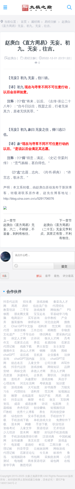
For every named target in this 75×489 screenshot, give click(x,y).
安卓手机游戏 (36, 416)
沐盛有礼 (23, 375)
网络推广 (56, 309)
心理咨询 (9, 383)
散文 (52, 399)
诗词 (45, 403)
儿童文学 (34, 363)
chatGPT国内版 (24, 358)
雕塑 (14, 395)
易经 (25, 305)
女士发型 (59, 346)
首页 (24, 21)
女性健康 (17, 440)
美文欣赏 (34, 440)
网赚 (28, 424)
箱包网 (54, 461)
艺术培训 (59, 428)
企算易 (38, 375)
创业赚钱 (39, 407)
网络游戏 (59, 448)
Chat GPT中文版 (22, 326)
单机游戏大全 (42, 420)
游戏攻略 (42, 301)
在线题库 (28, 395)
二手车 (24, 309)
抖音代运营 (10, 301)
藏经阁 (35, 21)
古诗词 (35, 338)
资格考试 (9, 428)
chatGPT (9, 354)
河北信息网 (52, 322)
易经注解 (50, 21)
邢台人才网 (57, 371)
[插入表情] (16, 266)
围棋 (64, 350)
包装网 (56, 403)
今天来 (44, 452)
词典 (53, 350)
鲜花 (42, 444)
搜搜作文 (9, 350)
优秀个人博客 (25, 412)
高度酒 (7, 375)
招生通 (27, 301)
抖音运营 (17, 399)
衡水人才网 (52, 338)
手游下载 (42, 424)
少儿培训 (9, 432)
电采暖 (15, 444)
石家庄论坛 (27, 452)
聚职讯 (52, 375)
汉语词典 (48, 436)
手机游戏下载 (20, 420)
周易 (14, 305)
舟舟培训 (23, 407)
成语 (17, 403)
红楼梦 (49, 440)
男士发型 (42, 346)
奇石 (42, 399)
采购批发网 (52, 457)
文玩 (42, 358)
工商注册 (55, 444)
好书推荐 (50, 387)
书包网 (35, 457)
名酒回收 (50, 342)
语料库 (42, 326)
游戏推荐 (39, 309)
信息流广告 (40, 305)
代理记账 (9, 452)
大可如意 (34, 387)
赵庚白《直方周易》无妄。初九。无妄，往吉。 (35, 23)
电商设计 (17, 318)
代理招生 (58, 305)
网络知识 (53, 367)
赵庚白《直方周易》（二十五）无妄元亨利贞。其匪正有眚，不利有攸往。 (56, 231)
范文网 (56, 326)
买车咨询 (34, 318)
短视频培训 (57, 407)
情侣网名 (45, 334)
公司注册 (50, 363)
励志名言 (17, 363)
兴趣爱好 (31, 379)
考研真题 (45, 383)
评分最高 (68, 276)
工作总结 (36, 330)
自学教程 (50, 318)
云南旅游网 (41, 448)
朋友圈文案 (21, 314)
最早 (48, 276)
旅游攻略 (20, 330)
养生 (42, 412)
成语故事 (31, 403)
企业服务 (53, 354)
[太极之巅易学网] (37, 6)
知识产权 (44, 395)
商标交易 (20, 371)
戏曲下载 (26, 346)
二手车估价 (27, 334)
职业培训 (58, 424)
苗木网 (15, 424)
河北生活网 (27, 383)
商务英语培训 (36, 461)
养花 (37, 342)
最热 (57, 276)
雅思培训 (26, 465)
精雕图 (52, 330)
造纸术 (15, 379)
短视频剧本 (18, 457)
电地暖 (18, 461)
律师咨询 (34, 322)
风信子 (62, 379)
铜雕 (42, 350)
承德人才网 (38, 371)
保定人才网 (18, 338)
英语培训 (42, 428)
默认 (39, 276)
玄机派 (38, 354)
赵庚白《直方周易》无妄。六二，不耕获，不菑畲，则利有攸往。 (19, 229)
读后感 (24, 354)
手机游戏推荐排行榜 (24, 436)
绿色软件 (17, 416)
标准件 (57, 452)
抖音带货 (23, 448)
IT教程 (7, 412)
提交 (64, 266)
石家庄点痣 (21, 342)
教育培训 (9, 309)
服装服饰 (17, 322)
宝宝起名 (39, 314)
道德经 (29, 444)
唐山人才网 (27, 350)
